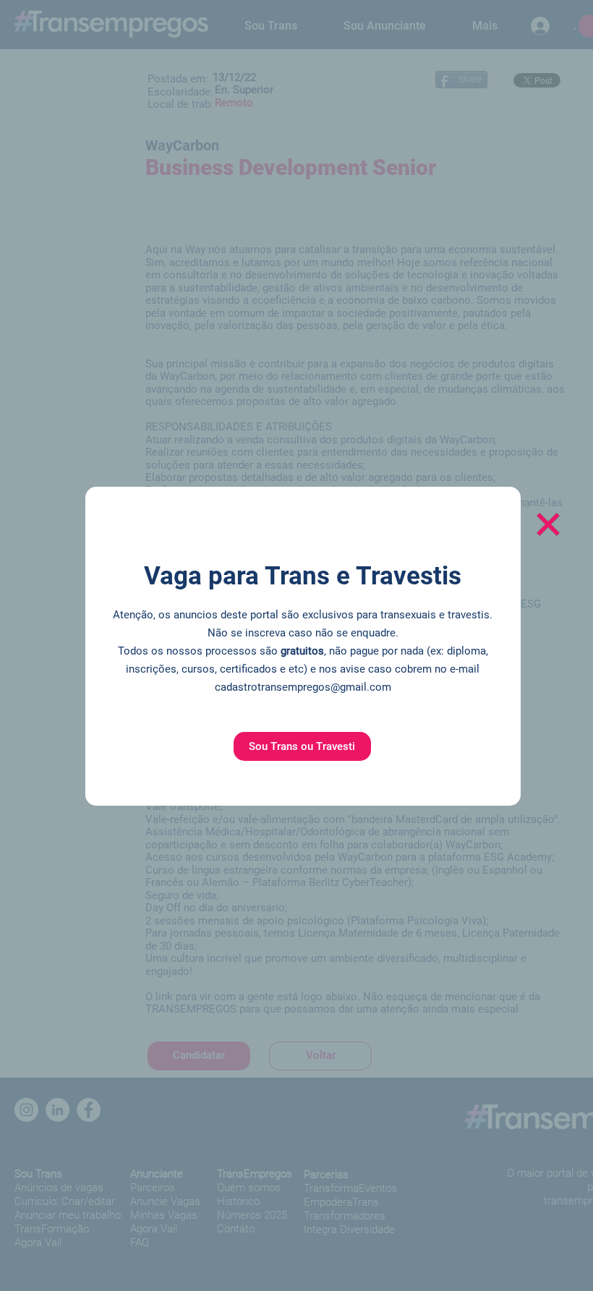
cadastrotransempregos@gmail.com (303, 687)
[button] (302, 746)
